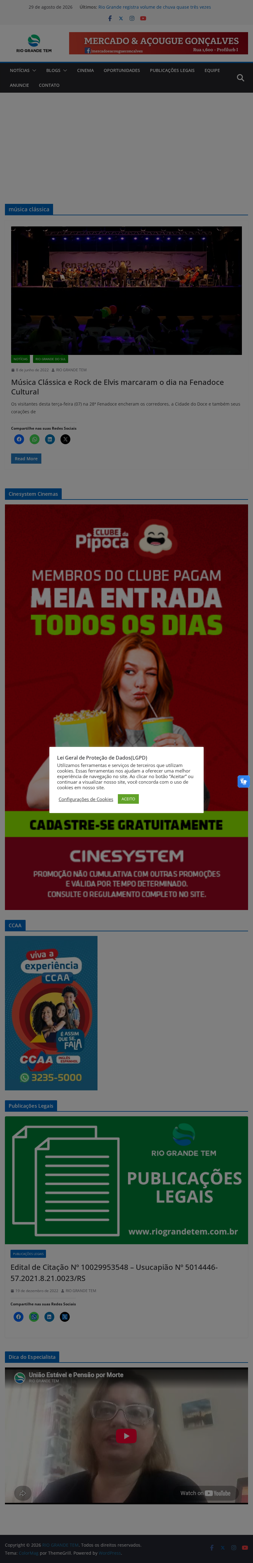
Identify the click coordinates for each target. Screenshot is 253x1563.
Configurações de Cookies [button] (86, 799)
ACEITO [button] (128, 799)
